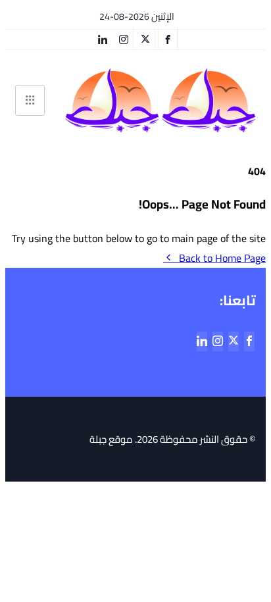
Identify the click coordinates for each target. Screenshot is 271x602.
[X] (145, 38)
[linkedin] (102, 38)
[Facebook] (168, 38)
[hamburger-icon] (30, 100)
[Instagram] (217, 341)
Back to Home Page (222, 258)
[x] (233, 341)
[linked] (202, 341)
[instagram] (124, 38)
